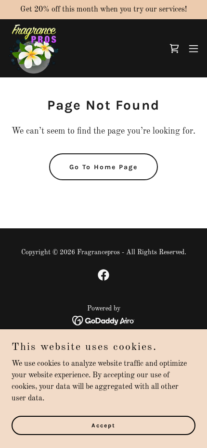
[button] (174, 48)
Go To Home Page (103, 167)
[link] (33, 48)
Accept (103, 425)
